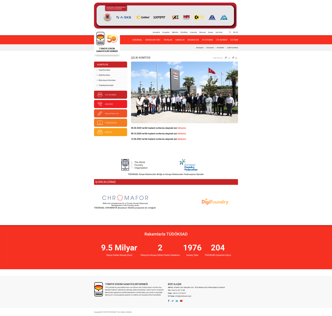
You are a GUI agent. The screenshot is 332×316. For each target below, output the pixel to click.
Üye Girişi (218, 32)
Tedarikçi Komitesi (106, 85)
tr (230, 32)
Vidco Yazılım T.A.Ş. (233, 312)
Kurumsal (137, 40)
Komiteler (220, 48)
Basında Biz (193, 40)
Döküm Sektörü (152, 40)
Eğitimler (175, 32)
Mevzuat (202, 32)
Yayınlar (168, 40)
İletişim (234, 40)
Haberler (180, 40)
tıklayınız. (182, 128)
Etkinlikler (184, 32)
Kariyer (210, 32)
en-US (235, 32)
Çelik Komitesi (232, 48)
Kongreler (166, 32)
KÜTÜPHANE (207, 40)
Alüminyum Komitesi (107, 80)
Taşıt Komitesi (104, 70)
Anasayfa (156, 32)
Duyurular (193, 32)
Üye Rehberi (221, 40)
